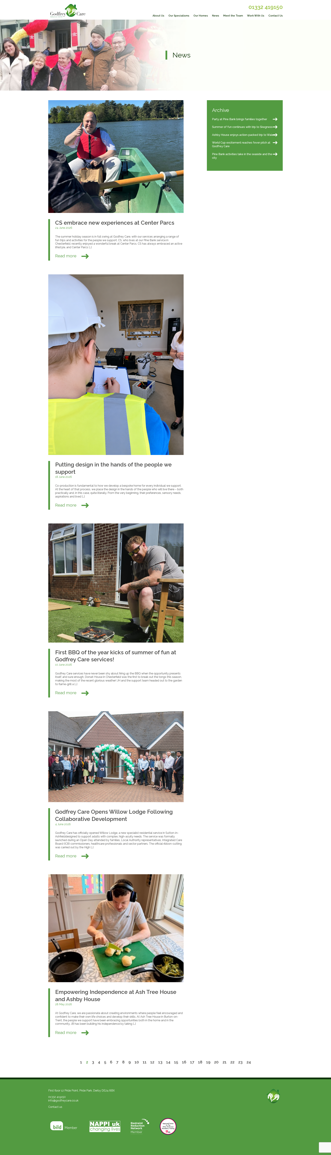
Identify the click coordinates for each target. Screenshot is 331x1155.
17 (192, 1062)
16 (184, 1062)
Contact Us (275, 15)
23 (240, 1062)
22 (232, 1062)
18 (200, 1062)
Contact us (55, 1107)
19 (208, 1062)
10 (137, 1062)
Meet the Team (233, 15)
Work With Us (255, 15)
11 (145, 1062)
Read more (66, 255)
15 (176, 1062)
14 (168, 1062)
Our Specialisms (178, 15)
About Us (158, 15)
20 (216, 1062)
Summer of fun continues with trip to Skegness (242, 127)
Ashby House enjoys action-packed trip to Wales (243, 134)
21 (225, 1062)
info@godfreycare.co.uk (63, 1100)
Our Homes (200, 15)
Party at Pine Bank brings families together (239, 119)
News (215, 15)
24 (249, 1062)
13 (160, 1062)
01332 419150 (265, 7)
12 (152, 1062)
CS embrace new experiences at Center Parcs (114, 222)
